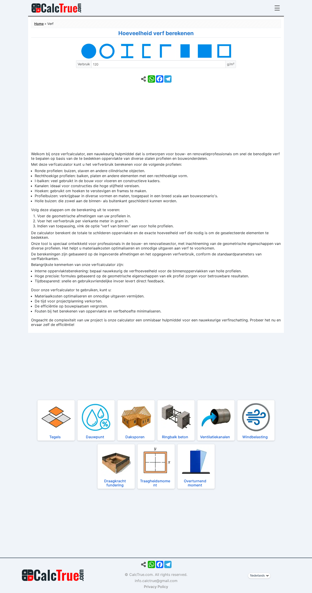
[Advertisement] (156, 120)
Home (39, 24)
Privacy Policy (156, 586)
